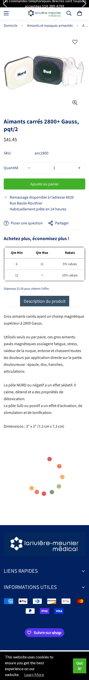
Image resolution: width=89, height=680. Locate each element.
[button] (79, 13)
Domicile (10, 25)
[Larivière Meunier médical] (44, 13)
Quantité (11, 167)
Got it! (79, 666)
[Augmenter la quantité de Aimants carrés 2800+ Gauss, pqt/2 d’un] (79, 168)
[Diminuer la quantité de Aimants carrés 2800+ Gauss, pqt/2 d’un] (29, 168)
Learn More (34, 674)
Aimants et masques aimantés (50, 25)
